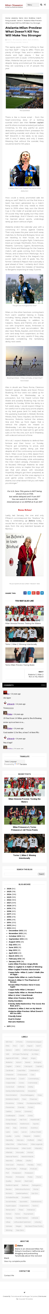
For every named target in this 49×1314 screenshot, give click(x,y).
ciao (32, 1075)
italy (14, 1128)
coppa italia (10, 1083)
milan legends (36, 1144)
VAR (7, 1054)
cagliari (9, 1066)
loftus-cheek (35, 1132)
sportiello (23, 1201)
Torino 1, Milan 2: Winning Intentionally (21, 644)
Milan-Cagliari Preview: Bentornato (24, 969)
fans (24, 1099)
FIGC (15, 1046)
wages (18, 1226)
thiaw (21, 1210)
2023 (9, 897)
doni (26, 18)
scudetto (25, 1197)
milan (40, 1140)
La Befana (30, 521)
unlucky (38, 1222)
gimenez (28, 1111)
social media (11, 1201)
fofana (20, 1103)
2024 (9, 894)
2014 (9, 922)
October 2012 (15, 936)
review (9, 1189)
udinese (35, 1218)
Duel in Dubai (14, 1019)
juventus (34, 1128)
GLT (22, 1046)
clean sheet (10, 1079)
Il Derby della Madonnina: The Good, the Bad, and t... (26, 1005)
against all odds (12, 1058)
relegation (36, 1185)
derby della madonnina (15, 1091)
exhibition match (12, 1099)
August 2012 (14, 942)
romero (9, 1193)
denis (21, 18)
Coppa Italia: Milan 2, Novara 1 (21, 990)
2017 (9, 914)
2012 (9, 928)
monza (30, 1152)
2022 (9, 900)
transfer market (22, 1218)
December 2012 (16, 931)
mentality (9, 1140)
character (10, 1075)
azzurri (18, 1062)
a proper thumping (20, 1054)
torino (17, 1214)
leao (16, 1132)
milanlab (9, 1152)
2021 (9, 903)
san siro (35, 1193)
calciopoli (28, 1066)
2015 (9, 920)
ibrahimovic (24, 1124)
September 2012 (16, 939)
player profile (11, 1169)
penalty (31, 1165)
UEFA (17, 1050)
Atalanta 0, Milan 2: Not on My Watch (25, 1008)
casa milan (21, 1070)
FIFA (7, 1046)
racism (18, 1181)
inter (7, 1128)
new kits (9, 1160)
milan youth (26, 1148)
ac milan (35, 1054)
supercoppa (11, 1206)
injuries (36, 1124)
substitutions (36, 1201)
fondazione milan (34, 1103)
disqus (43, 685)
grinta (30, 1115)
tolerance (31, 1210)
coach (21, 1079)
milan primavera (12, 1148)
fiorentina (10, 1103)
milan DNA (10, 1144)
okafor (28, 1160)
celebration (34, 1070)
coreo (21, 1083)
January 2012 (15, 961)
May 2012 (13, 950)
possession (17, 1173)
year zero (20, 1230)
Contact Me (9, 1275)
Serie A (20, 20)
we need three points (33, 1226)
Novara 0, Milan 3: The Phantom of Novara (23, 981)
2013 (9, 925)
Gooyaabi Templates (26, 1299)
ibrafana (32, 18)
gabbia (8, 1111)
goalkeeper (10, 1115)
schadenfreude (12, 1197)
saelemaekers (22, 1193)
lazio (8, 1132)
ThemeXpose (15, 1296)
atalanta (14, 18)
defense (21, 1087)
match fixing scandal (13, 42)
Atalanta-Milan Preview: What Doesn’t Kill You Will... (25, 1012)
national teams (12, 1156)
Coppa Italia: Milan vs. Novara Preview (25, 992)
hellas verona (11, 1124)
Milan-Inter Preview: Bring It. (21, 998)
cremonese (32, 1083)
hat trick (23, 1120)
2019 (9, 908)
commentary (33, 1079)
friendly (21, 1107)
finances (33, 1099)
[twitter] (24, 1293)
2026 (9, 889)
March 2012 (14, 956)
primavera (20, 1177)
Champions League (33, 1042)
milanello (38, 1148)
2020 (9, 906)
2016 (9, 917)
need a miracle (27, 1156)
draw (40, 1095)
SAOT (38, 1046)
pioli (39, 1165)
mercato (20, 1140)
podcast (33, 1169)
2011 (9, 1026)
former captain (36, 122)
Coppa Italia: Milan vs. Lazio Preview (24, 977)
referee (25, 1185)
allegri (24, 1058)
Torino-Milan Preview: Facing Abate (19, 665)
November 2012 (16, 933)
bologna (37, 1062)
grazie (21, 1115)
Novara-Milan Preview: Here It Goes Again (24, 986)
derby (30, 1087)
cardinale (9, 1070)
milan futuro (22, 1144)
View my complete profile (15, 1261)
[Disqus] (24, 719)
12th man (9, 1042)
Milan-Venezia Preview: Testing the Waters (23, 623)
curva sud (10, 1087)
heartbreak (34, 1120)
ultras (8, 1222)
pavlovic (20, 1165)
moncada (20, 1152)
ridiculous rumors (22, 1189)
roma (36, 1189)
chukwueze (22, 1075)
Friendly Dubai (14, 1016)
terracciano (10, 1210)
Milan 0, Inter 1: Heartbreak (20, 995)
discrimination (11, 1095)
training (9, 1218)
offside (19, 1160)
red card (28, 1181)
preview (9, 1177)
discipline (32, 1091)
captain (39, 1066)
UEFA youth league (31, 1050)
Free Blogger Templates (29, 1296)
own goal (9, 1165)
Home (7, 18)
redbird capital (12, 1185)
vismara (9, 1226)
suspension (24, 1206)
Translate (23, 764)
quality (8, 1181)
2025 (9, 891)
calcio (18, 1066)
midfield (30, 1140)
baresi (27, 1062)
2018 (9, 911)
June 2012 (13, 947)
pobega (23, 1169)
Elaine (20, 1246)
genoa (18, 1111)
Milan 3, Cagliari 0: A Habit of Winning (25, 967)
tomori (8, 1214)
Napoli (29, 1046)
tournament (28, 1214)
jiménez (23, 1128)
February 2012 (15, 959)
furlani (30, 1107)
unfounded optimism (22, 1222)
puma (39, 1177)
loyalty (8, 1136)
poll (7, 1173)
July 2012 (13, 945)
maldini (37, 1136)
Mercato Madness (16, 1022)
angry (33, 1058)
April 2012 (13, 953)
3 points (19, 1042)
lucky (17, 1136)
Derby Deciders (15, 1001)
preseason (29, 1173)
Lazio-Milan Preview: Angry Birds (23, 964)
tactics (35, 1206)
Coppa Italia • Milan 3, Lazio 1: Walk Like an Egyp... (26, 973)
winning (9, 1230)
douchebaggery (27, 1095)
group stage (11, 1120)
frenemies (10, 1107)
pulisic (30, 1177)
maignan (27, 1136)
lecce (24, 1132)
